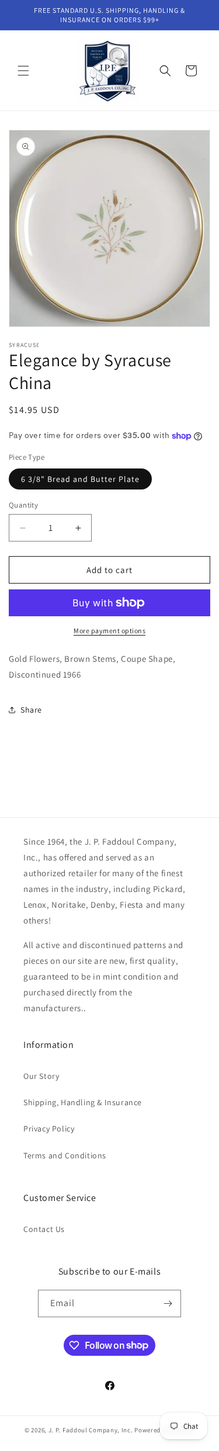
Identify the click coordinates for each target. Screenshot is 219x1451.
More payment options (109, 630)
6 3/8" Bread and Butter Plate (80, 479)
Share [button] (31, 709)
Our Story (41, 1076)
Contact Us (44, 1229)
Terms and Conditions (64, 1155)
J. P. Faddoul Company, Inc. (90, 1430)
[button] (23, 71)
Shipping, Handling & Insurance (82, 1102)
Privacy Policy (48, 1128)
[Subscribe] (167, 1303)
